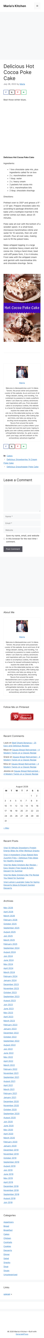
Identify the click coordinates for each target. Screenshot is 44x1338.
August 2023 (10, 1000)
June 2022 (8, 1053)
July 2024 (8, 956)
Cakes (10, 456)
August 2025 (10, 932)
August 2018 (9, 1198)
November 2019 (11, 1154)
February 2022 (10, 1069)
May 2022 (8, 1057)
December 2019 (11, 1150)
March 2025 (9, 940)
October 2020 (10, 1109)
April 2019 (8, 1182)
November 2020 (11, 1105)
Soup (6, 1266)
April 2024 (8, 968)
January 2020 (10, 1146)
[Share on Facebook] (6, 92)
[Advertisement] (22, 36)
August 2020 (10, 1117)
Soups (6, 1270)
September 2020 (11, 1113)
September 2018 (11, 1194)
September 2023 (11, 996)
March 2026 (9, 916)
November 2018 (11, 1190)
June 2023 (9, 1008)
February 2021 (10, 1093)
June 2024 (9, 960)
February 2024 (10, 976)
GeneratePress (22, 1334)
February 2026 (10, 920)
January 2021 (10, 1097)
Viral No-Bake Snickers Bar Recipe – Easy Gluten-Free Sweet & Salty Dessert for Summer (21, 868)
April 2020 (8, 1134)
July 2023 (8, 1004)
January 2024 (10, 980)
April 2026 (8, 912)
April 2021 (8, 1085)
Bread (6, 1226)
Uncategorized (10, 1274)
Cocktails (8, 1242)
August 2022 (10, 1045)
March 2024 (9, 972)
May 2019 (8, 1178)
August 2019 (9, 1166)
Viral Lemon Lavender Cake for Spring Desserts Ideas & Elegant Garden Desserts (21, 885)
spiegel (7, 1294)
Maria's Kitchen (15, 6)
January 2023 (10, 1029)
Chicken (7, 1238)
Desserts (8, 1250)
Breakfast (8, 1230)
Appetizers (9, 1222)
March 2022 (9, 1065)
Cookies (7, 1246)
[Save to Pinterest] (18, 92)
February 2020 (10, 1142)
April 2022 (8, 1061)
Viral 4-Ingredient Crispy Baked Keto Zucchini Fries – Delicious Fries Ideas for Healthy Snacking (21, 858)
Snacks (7, 1262)
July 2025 (8, 936)
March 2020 (9, 1138)
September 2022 (11, 1041)
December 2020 (11, 1101)
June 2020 (9, 1126)
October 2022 (10, 1037)
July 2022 (8, 1049)
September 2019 (11, 1162)
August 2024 (10, 952)
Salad (6, 1258)
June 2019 (8, 1174)
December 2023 (11, 984)
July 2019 (8, 1170)
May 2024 (8, 964)
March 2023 (9, 1021)
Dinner (7, 1254)
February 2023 (10, 1025)
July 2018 (8, 1202)
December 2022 (11, 1033)
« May (6, 828)
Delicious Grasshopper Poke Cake (22, 467)
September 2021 (11, 1077)
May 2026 (8, 908)
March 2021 (9, 1089)
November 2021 (11, 1073)
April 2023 (8, 1017)
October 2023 (10, 992)
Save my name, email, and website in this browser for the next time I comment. (22, 538)
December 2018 (11, 1186)
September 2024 (11, 948)
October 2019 (10, 1158)
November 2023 (11, 988)
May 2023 (8, 1012)
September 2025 (11, 928)
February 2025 (10, 944)
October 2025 (10, 924)
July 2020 (8, 1121)
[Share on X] (12, 92)
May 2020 (8, 1130)
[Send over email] (23, 92)
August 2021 (9, 1081)
